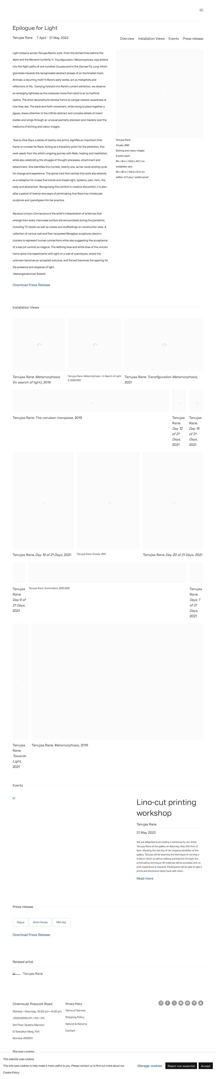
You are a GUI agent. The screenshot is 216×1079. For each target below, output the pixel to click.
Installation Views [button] (151, 38)
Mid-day (61, 922)
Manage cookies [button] (23, 1051)
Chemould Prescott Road (32, 10)
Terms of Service (75, 1010)
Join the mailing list (180, 1003)
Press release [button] (193, 38)
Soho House (40, 922)
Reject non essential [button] (181, 1066)
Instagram (161, 1003)
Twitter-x (174, 1003)
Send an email (187, 1003)
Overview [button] (127, 38)
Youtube (200, 1003)
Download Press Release (31, 285)
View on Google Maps (194, 1003)
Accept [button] (205, 1066)
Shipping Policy (74, 1017)
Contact (70, 1030)
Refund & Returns (76, 1024)
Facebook (167, 1003)
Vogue (20, 922)
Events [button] (174, 38)
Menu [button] (201, 10)
